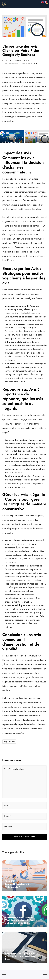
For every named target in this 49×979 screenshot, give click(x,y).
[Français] (45, 1)
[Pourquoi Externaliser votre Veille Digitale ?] (24, 875)
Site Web (8, 826)
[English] (42, 1)
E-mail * (7, 816)
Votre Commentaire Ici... (14, 769)
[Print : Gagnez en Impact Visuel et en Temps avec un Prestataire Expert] (24, 947)
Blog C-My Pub (9, 741)
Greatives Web (31, 64)
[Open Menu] (46, 4)
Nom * (7, 805)
